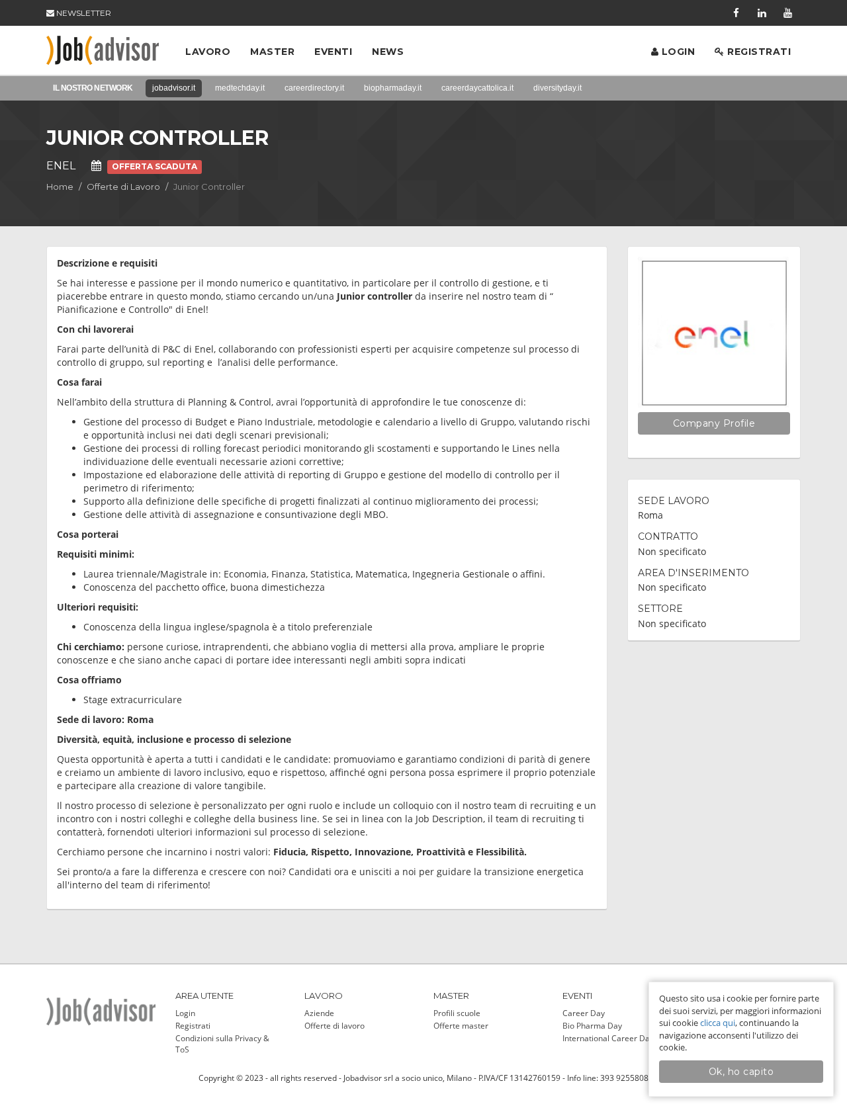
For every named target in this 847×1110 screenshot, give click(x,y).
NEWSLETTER (82, 13)
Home (59, 186)
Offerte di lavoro (334, 1025)
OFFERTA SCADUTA (154, 166)
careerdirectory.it (314, 88)
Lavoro (207, 52)
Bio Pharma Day (592, 1025)
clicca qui (717, 1023)
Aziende (319, 1013)
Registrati (758, 52)
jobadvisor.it (173, 88)
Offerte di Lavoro (123, 186)
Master (272, 52)
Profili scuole (456, 1013)
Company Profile (714, 423)
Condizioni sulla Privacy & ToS (222, 1044)
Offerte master (460, 1025)
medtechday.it (240, 88)
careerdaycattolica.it (477, 88)
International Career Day (608, 1038)
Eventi (333, 52)
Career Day (583, 1013)
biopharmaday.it (393, 88)
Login (676, 52)
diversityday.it (557, 88)
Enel (60, 165)
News (388, 52)
